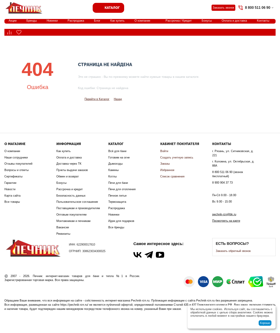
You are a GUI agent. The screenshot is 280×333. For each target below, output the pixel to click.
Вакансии (62, 227)
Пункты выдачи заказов (72, 170)
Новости (9, 189)
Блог (97, 20)
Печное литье (117, 195)
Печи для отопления (122, 189)
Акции (13, 20)
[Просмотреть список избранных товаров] (19, 32)
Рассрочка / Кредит (179, 20)
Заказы (165, 163)
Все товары (12, 201)
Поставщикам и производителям (78, 208)
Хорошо (265, 323)
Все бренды (116, 227)
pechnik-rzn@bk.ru (224, 214)
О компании (142, 20)
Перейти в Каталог (97, 99)
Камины (113, 170)
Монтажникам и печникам (73, 221)
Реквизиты (63, 233)
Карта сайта (12, 195)
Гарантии (10, 182)
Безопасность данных (71, 195)
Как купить (117, 20)
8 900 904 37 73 (222, 182)
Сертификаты (13, 176)
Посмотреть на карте (226, 220)
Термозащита (117, 201)
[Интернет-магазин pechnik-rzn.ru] (24, 7)
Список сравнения (172, 176)
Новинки (52, 20)
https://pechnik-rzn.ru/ (74, 304)
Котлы (112, 176)
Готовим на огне (119, 157)
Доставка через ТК (68, 163)
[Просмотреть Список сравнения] (9, 32)
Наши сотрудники (16, 157)
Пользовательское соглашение (77, 201)
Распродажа (76, 20)
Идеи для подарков (121, 221)
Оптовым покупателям (71, 214)
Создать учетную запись (176, 157)
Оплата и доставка (234, 20)
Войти (164, 151)
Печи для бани (118, 182)
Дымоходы (115, 163)
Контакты (263, 20)
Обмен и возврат (67, 176)
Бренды (31, 20)
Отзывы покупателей (18, 163)
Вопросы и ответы (16, 170)
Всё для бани (117, 151)
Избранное (167, 170)
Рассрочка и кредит (69, 189)
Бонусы (207, 20)
